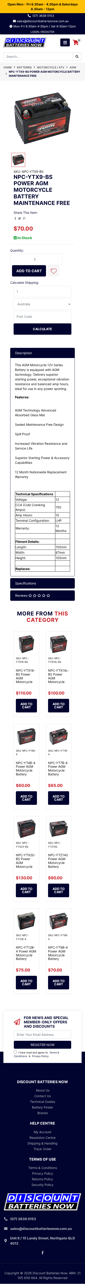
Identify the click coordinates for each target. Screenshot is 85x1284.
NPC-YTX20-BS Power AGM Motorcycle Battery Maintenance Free (25, 866)
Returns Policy (42, 1179)
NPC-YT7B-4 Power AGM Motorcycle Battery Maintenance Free (58, 772)
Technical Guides (42, 1102)
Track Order (42, 1149)
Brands (42, 1113)
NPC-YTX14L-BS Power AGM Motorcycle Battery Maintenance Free (58, 681)
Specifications (25, 583)
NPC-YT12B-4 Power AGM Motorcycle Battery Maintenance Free (26, 956)
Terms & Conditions (42, 1168)
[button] (53, 271)
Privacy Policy (40, 1056)
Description (23, 353)
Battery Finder (42, 1107)
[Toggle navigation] (65, 42)
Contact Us (42, 1096)
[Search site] (77, 56)
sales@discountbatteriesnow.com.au (44, 21)
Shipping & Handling (42, 1143)
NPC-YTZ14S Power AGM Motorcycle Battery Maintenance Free (58, 864)
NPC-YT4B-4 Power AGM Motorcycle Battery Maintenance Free (25, 772)
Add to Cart (29, 271)
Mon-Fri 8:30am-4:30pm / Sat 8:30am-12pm (44, 26)
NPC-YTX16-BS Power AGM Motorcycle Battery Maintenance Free (25, 681)
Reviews (21, 595)
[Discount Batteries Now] (24, 42)
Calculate (42, 329)
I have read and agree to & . (36, 1054)
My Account (42, 1132)
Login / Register (42, 32)
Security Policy (42, 1185)
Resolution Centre (42, 1138)
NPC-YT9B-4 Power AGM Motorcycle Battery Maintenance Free (58, 956)
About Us (42, 1090)
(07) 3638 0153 (44, 15)
